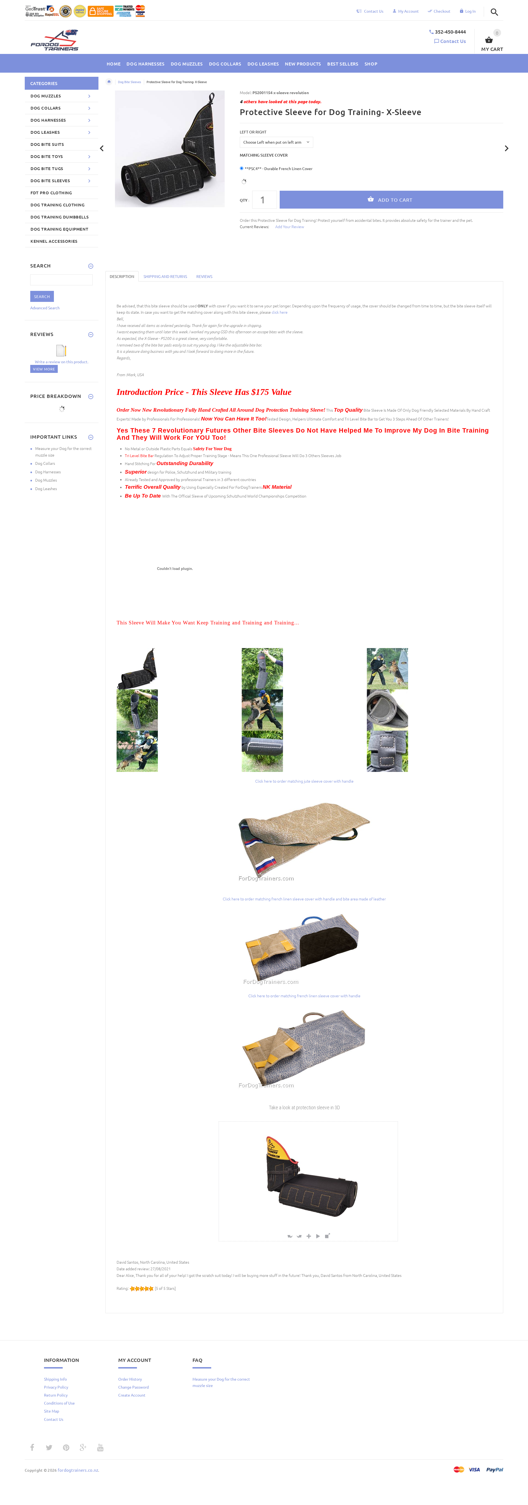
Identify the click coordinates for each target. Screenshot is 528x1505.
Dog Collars (45, 463)
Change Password (133, 1386)
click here (280, 312)
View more (44, 369)
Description (122, 276)
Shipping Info (55, 1378)
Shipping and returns (165, 276)
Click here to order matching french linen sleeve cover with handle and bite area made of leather (304, 899)
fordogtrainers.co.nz (78, 1470)
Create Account (131, 1394)
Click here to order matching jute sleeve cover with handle (304, 781)
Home (108, 81)
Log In (470, 11)
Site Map (51, 1410)
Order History (130, 1378)
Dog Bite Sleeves (129, 82)
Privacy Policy (56, 1386)
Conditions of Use (59, 1402)
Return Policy (56, 1394)
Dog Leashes (46, 488)
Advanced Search (45, 307)
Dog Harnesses (48, 471)
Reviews (204, 276)
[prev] (102, 148)
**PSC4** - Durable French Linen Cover (278, 168)
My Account (408, 11)
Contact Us (453, 41)
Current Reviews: (254, 226)
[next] (507, 148)
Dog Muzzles (46, 480)
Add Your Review (289, 226)
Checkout (442, 11)
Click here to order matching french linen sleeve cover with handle (304, 995)
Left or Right (253, 131)
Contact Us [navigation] (373, 11)
